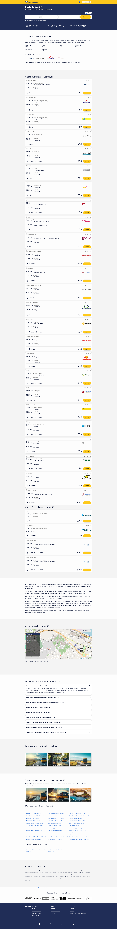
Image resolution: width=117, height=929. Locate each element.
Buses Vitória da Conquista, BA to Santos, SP (79, 839)
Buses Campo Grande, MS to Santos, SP (35, 815)
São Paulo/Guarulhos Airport (36, 878)
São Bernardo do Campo (65, 870)
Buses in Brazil (35, 887)
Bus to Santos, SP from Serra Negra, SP (78, 836)
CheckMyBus (28, 887)
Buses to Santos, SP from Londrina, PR (35, 828)
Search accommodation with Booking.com (36, 20)
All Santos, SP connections (78, 913)
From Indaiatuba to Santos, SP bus (77, 820)
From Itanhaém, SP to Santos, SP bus (34, 825)
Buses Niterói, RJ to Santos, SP (76, 828)
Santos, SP (86, 630)
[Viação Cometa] (29, 58)
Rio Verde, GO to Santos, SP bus (33, 833)
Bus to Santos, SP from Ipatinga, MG (34, 823)
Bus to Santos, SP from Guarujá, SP (34, 820)
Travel (53, 913)
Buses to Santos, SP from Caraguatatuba (57, 815)
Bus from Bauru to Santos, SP (54, 811)
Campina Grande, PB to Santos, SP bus (78, 813)
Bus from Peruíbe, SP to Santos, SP (34, 830)
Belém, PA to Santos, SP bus (75, 811)
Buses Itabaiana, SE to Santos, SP (55, 823)
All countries (36, 915)
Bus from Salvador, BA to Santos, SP (56, 833)
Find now (87, 93)
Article (72, 911)
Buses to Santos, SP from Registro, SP (78, 830)
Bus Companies (36, 913)
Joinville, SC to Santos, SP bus (54, 825)
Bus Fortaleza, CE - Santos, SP (33, 818)
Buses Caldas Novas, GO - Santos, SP (56, 813)
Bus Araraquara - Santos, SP (32, 811)
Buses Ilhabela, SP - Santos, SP (55, 820)
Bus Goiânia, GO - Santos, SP (75, 818)
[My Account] (79, 2)
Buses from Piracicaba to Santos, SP (56, 830)
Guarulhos (54, 870)
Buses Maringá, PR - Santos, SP (55, 828)
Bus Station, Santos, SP (31, 666)
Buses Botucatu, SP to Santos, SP (33, 813)
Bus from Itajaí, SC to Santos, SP (76, 823)
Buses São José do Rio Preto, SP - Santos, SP (58, 836)
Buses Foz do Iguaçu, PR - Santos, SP (56, 818)
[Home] (31, 2)
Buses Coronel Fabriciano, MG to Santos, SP (79, 815)
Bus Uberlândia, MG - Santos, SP (55, 839)
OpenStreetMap (84, 658)
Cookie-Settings (55, 911)
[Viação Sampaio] (60, 58)
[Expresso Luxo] (50, 58)
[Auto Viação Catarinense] (40, 58)
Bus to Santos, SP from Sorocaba (33, 839)
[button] (81, 650)
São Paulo (48, 870)
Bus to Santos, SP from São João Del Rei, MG (36, 836)
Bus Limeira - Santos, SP (74, 825)
